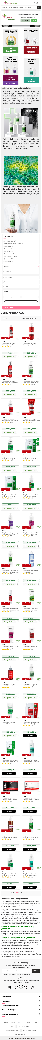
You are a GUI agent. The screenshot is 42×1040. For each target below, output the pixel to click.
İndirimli (7, 282)
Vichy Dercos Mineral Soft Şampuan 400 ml (30, 571)
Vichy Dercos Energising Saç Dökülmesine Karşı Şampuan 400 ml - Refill (31, 723)
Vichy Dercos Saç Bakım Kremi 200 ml (9, 723)
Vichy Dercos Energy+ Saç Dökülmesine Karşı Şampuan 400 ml (10, 419)
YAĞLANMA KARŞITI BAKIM (31, 61)
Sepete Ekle (10, 357)
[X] (16, 988)
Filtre (5, 318)
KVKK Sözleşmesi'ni (10, 974)
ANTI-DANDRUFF (11, 50)
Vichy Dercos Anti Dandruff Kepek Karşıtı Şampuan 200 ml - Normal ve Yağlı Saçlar (31, 836)
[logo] (10, 3)
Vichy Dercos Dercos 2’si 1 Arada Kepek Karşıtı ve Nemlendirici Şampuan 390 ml (31, 495)
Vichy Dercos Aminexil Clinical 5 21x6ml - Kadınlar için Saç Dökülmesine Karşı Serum (31, 798)
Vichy (3, 341)
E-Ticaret (15, 1038)
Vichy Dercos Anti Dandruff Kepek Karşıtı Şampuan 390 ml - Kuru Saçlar (10, 457)
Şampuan (8, 259)
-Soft (9, 1038)
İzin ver (34, 20)
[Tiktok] (26, 988)
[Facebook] (21, 988)
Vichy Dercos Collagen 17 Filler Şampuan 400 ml (30, 344)
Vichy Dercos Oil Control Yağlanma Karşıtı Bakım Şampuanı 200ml (30, 874)
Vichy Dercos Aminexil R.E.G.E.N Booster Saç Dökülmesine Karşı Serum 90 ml (10, 685)
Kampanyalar (9, 261)
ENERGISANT (31, 48)
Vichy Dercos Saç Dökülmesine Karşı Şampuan (17, 927)
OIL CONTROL (31, 80)
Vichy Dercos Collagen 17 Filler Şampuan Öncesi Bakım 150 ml (10, 381)
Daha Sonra (25, 20)
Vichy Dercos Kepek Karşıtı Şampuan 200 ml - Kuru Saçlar (30, 609)
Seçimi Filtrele (9, 308)
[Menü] (1, 2)
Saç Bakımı (8, 246)
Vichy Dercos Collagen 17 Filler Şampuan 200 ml (9, 344)
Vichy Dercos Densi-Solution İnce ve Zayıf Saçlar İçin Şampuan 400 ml (31, 533)
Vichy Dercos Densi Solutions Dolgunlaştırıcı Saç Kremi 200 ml (10, 647)
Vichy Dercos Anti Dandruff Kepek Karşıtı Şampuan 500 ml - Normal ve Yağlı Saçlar (10, 760)
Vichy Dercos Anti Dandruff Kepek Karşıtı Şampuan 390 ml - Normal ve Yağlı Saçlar (31, 381)
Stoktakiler (8, 277)
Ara (39, 7)
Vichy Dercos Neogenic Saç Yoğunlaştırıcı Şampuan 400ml (10, 533)
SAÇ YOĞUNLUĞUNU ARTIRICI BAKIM (11, 59)
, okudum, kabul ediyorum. (17, 974)
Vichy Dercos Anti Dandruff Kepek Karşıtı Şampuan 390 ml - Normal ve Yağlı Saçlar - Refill (31, 457)
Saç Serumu (9, 254)
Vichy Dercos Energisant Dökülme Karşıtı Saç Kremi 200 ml (30, 647)
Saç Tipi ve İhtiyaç (11, 256)
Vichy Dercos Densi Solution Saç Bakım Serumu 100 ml (10, 836)
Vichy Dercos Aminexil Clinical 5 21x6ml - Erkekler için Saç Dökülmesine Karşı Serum (9, 798)
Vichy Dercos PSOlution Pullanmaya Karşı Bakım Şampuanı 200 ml (30, 685)
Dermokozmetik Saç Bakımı (14, 244)
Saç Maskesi (8, 251)
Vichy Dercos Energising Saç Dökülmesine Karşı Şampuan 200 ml (10, 609)
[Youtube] (10, 988)
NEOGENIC (11, 83)
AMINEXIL (31, 52)
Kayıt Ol (36, 971)
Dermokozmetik (10, 241)
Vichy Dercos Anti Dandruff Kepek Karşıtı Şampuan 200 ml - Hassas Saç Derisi (10, 571)
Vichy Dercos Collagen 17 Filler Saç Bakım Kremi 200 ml (31, 419)
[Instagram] (32, 988)
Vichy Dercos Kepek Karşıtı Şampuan (18, 937)
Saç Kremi (8, 249)
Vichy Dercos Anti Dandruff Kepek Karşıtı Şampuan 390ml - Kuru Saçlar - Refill (10, 495)
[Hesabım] (37, 3)
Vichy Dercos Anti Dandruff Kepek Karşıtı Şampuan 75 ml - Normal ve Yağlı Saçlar (10, 874)
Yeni (6, 286)
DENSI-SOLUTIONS (11, 78)
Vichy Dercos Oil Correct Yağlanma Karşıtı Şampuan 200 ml (31, 760)
